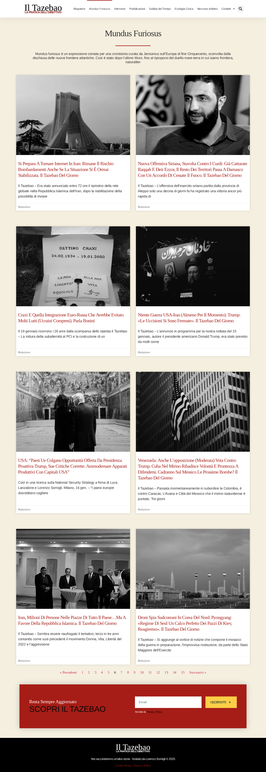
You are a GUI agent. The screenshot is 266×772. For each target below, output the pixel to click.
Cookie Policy (123, 765)
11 (149, 672)
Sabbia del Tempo (160, 8)
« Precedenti (68, 672)
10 (142, 672)
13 (166, 672)
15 (182, 672)
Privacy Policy (154, 711)
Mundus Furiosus (99, 8)
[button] (240, 9)
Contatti (226, 8)
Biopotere (79, 8)
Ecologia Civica (184, 8)
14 (174, 672)
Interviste (119, 8)
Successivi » (197, 672)
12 (158, 672)
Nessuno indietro (207, 8)
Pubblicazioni (137, 8)
